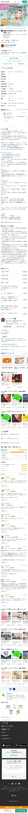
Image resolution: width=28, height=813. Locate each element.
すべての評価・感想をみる (22, 109)
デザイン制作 (8, 28)
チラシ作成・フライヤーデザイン (19, 28)
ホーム (2, 28)
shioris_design (9, 318)
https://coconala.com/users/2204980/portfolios (12, 149)
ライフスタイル (21, 98)
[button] (14, 434)
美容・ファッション (12, 98)
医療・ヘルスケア (12, 100)
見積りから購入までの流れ (14, 61)
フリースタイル (11, 96)
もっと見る (5, 121)
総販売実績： (8, 46)
